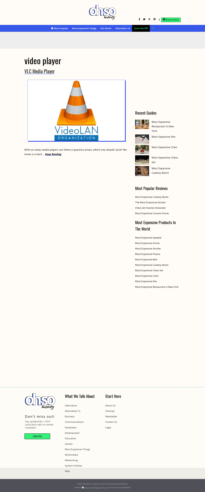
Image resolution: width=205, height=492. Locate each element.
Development (72, 433)
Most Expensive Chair (164, 147)
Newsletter (111, 416)
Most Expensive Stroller (148, 248)
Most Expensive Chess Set (149, 270)
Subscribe (37, 436)
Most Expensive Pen (163, 136)
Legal (108, 427)
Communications (74, 421)
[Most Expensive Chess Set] (142, 160)
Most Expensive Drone (147, 243)
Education (70, 438)
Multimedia (71, 454)
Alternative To (122, 28)
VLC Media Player (39, 71)
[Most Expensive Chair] (142, 150)
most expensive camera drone (152, 213)
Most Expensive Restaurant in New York (163, 126)
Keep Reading (53, 154)
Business (70, 416)
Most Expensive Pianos (147, 254)
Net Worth (106, 28)
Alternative (71, 405)
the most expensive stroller (150, 202)
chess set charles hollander (150, 207)
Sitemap (109, 411)
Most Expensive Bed (146, 259)
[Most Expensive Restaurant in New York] (142, 125)
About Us (110, 405)
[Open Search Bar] (153, 28)
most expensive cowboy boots (151, 197)
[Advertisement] (102, 479)
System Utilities (73, 465)
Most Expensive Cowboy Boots (151, 264)
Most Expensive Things (84, 28)
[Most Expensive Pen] (142, 139)
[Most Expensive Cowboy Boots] (142, 171)
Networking (71, 460)
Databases (71, 427)
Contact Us (111, 421)
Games (69, 443)
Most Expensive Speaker (148, 237)
